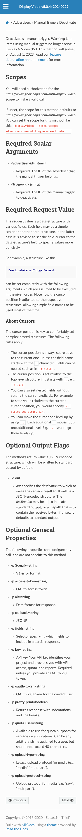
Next (66, 800)
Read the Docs (17, 829)
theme (52, 825)
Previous (19, 800)
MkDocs (28, 825)
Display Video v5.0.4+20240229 (43, 7)
